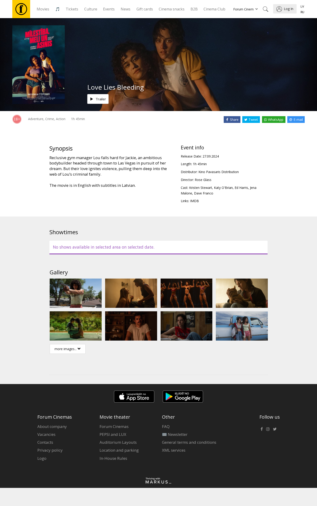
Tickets (72, 9)
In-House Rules (113, 458)
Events (109, 9)
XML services (173, 450)
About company (52, 426)
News (125, 9)
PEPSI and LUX (113, 434)
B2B (194, 9)
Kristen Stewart (200, 187)
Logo (41, 458)
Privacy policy (50, 450)
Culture (90, 9)
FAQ (166, 426)
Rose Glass (203, 179)
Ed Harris (241, 187)
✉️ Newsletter (175, 434)
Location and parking (119, 450)
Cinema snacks (171, 9)
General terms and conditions (189, 442)
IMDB (194, 201)
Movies (43, 9)
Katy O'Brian (223, 187)
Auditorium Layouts (118, 442)
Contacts (45, 442)
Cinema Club (214, 9)
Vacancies (46, 434)
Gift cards (144, 9)
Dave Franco (203, 193)
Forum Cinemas (114, 426)
